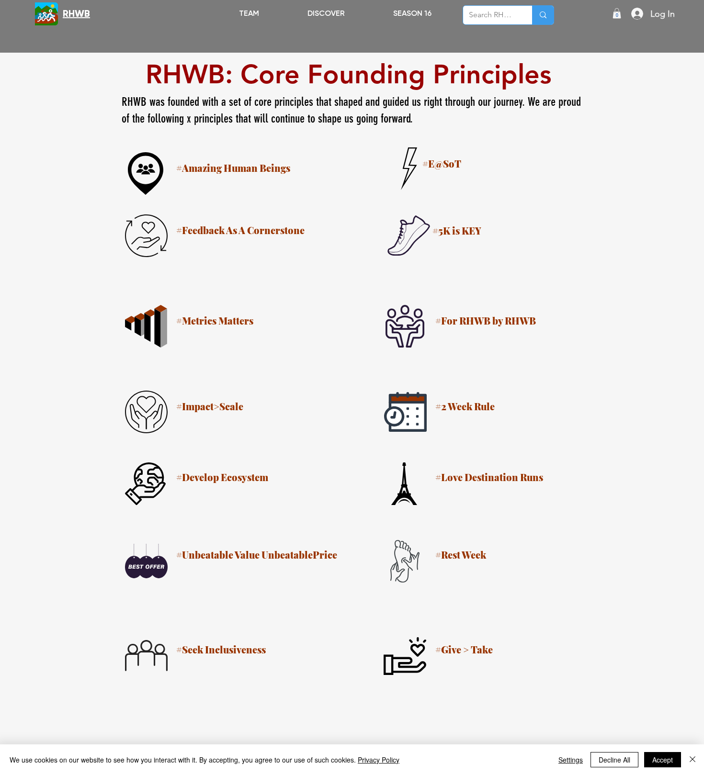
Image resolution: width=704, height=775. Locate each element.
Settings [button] (570, 759)
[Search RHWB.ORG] (543, 15)
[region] (544, 167)
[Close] (692, 759)
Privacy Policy (378, 759)
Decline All (614, 759)
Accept (662, 759)
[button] (326, 13)
